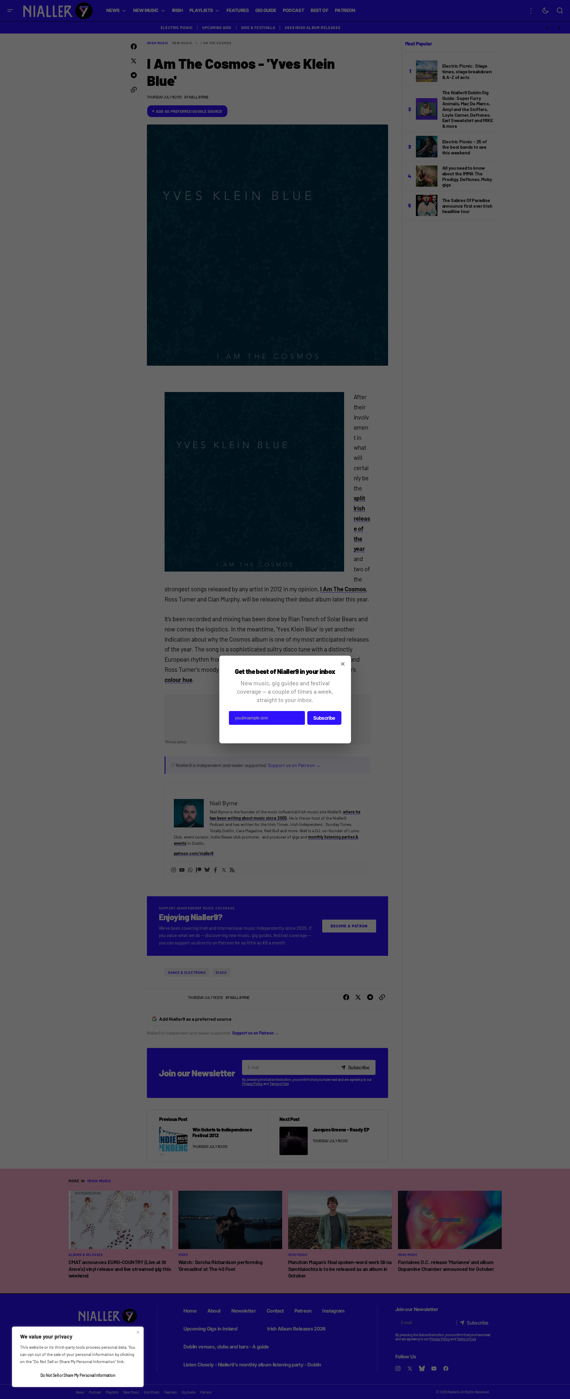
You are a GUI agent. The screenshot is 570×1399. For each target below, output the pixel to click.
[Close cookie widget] (137, 1332)
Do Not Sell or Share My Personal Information (77, 1375)
